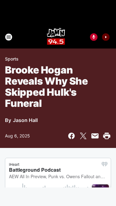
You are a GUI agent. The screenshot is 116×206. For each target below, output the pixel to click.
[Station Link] (56, 37)
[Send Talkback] (93, 37)
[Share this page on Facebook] (71, 136)
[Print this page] (106, 136)
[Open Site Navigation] (8, 37)
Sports (12, 58)
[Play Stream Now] (106, 37)
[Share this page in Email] (95, 136)
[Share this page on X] (83, 136)
